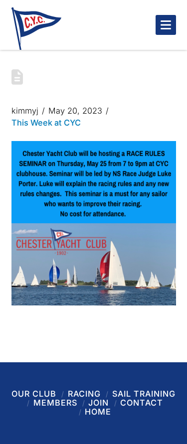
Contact (141, 403)
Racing (84, 394)
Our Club (33, 394)
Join (98, 403)
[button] (166, 25)
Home (98, 412)
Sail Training (144, 394)
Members (55, 403)
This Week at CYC (46, 123)
